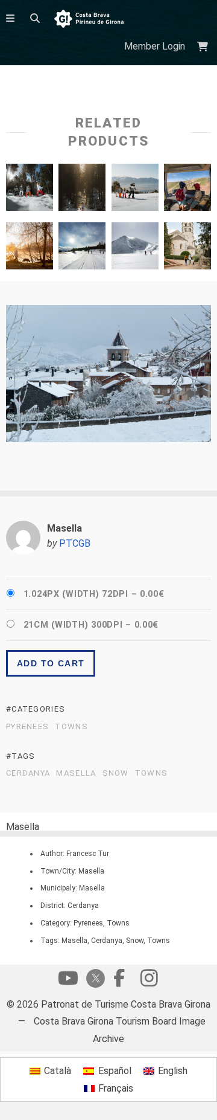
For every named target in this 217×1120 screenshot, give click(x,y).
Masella (76, 773)
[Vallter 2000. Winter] (135, 248)
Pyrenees (27, 727)
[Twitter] (93, 979)
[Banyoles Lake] (29, 248)
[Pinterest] (149, 981)
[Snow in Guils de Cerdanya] (81, 190)
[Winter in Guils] (29, 190)
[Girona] (187, 248)
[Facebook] (119, 981)
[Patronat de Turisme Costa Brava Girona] (89, 19)
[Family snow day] (135, 190)
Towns (71, 727)
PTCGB (74, 543)
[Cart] (204, 47)
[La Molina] (187, 190)
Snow (115, 773)
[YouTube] (68, 981)
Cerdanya (28, 773)
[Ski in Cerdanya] (81, 248)
